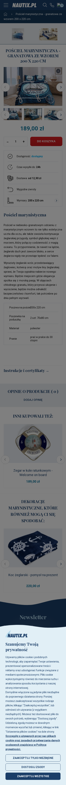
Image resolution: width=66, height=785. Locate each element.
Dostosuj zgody (33, 767)
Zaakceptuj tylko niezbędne (33, 758)
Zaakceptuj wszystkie (33, 776)
